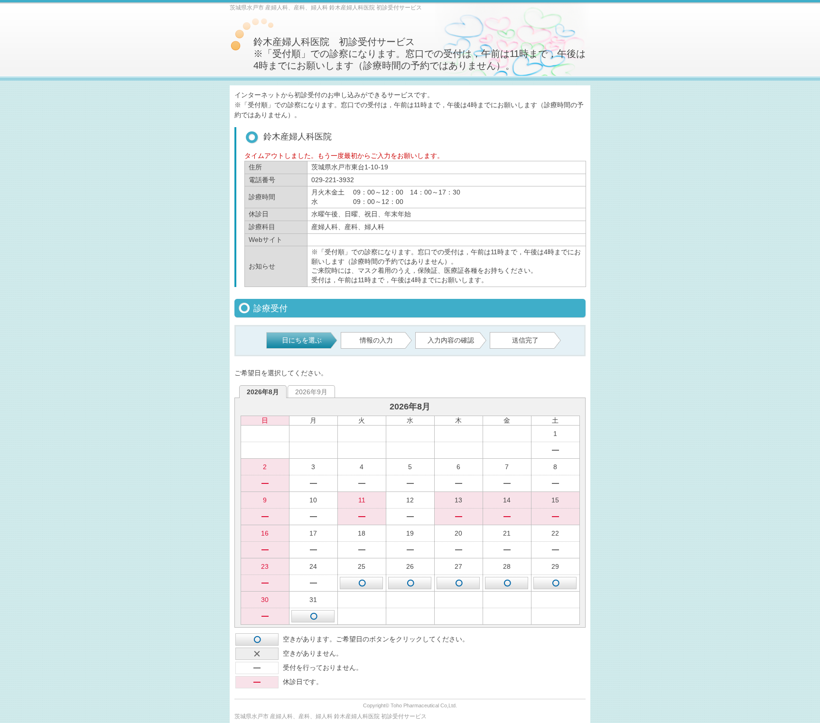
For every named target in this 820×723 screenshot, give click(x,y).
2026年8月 (263, 392)
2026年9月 (311, 392)
